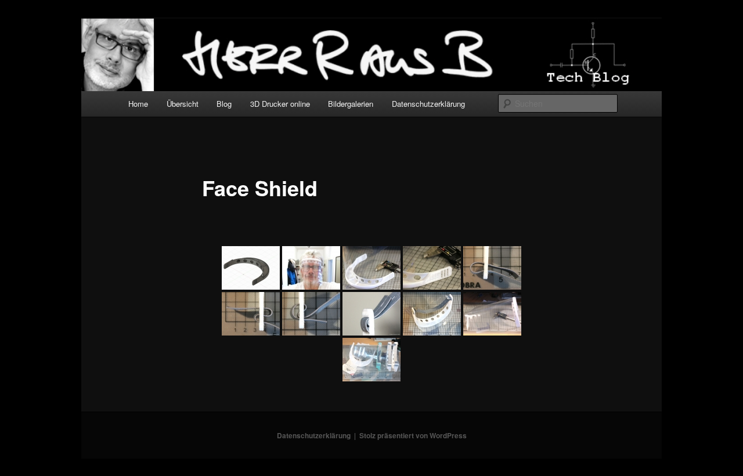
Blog (224, 103)
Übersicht (183, 103)
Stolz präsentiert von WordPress (413, 435)
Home (138, 103)
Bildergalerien (350, 103)
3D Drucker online (280, 103)
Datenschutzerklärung (428, 103)
